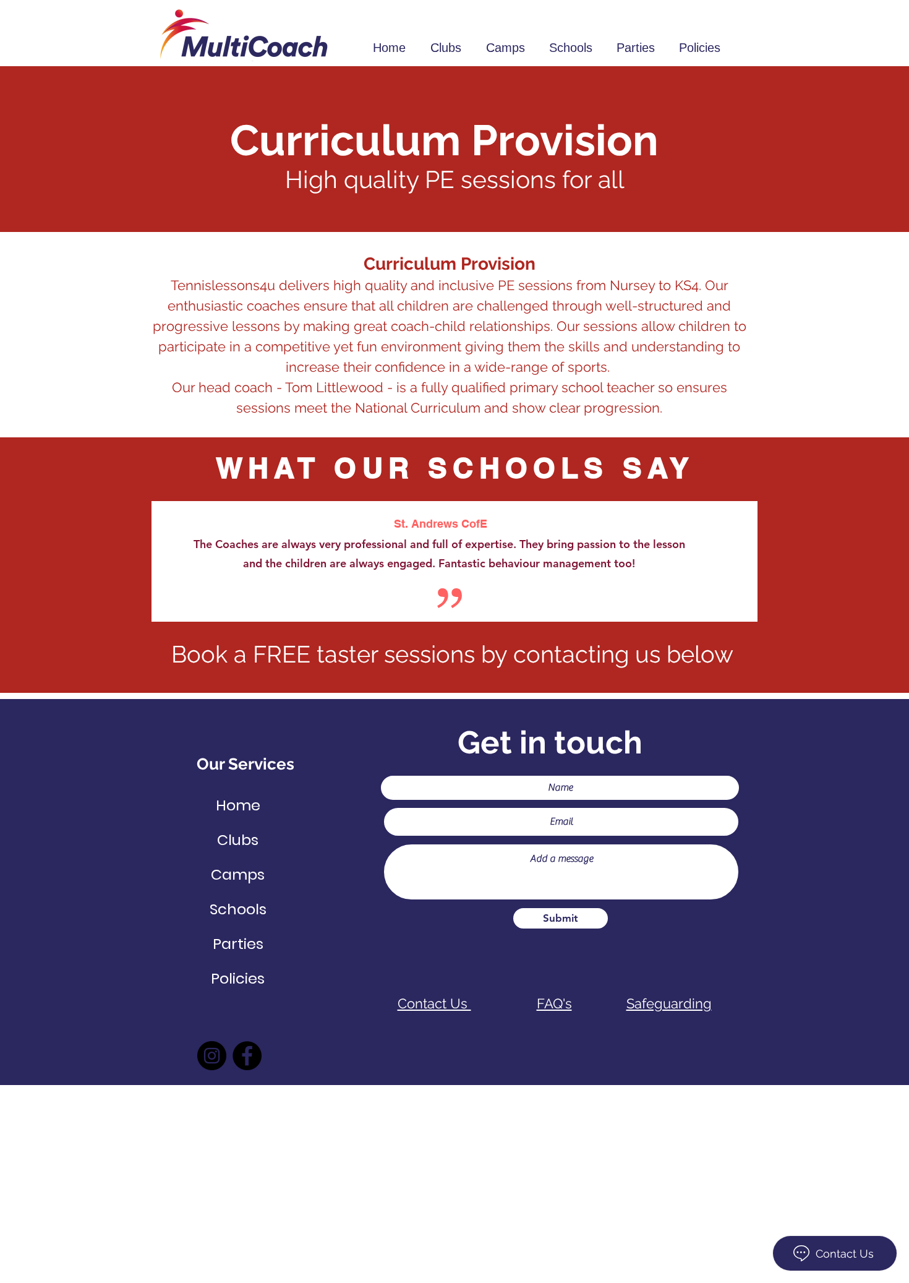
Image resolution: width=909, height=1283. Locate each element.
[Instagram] (211, 1055)
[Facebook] (247, 1055)
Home (238, 805)
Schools (238, 909)
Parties (238, 943)
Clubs (237, 840)
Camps (238, 874)
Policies (238, 978)
